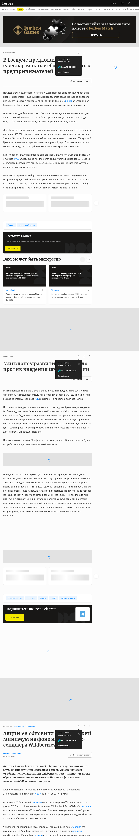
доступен (86, 806)
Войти (113, 3)
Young (99, 9)
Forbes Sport (10, 290)
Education (108, 9)
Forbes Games (12, 9)
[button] (136, 3)
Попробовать (63, 72)
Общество (55, 290)
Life (73, 9)
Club (118, 9)
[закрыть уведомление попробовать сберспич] (79, 60)
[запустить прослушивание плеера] (79, 53)
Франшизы (43, 9)
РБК (36, 398)
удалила (76, 826)
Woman (81, 9)
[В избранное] (43, 290)
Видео (66, 9)
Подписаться (13, 248)
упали (38, 793)
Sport (90, 9)
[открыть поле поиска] (129, 3)
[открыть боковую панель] (123, 3)
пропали (77, 830)
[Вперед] (96, 203)
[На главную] (7, 3)
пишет (68, 100)
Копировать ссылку (81, 81)
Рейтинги (30, 9)
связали (37, 802)
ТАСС (16, 158)
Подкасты (56, 9)
